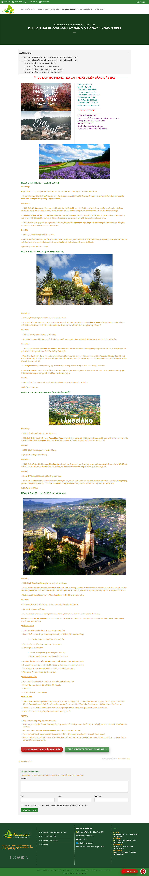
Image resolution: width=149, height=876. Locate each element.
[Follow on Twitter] (18, 857)
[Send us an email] (22, 857)
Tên (22, 796)
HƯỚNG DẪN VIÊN (27, 9)
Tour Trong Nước (75, 25)
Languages (141, 2)
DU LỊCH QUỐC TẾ (86, 9)
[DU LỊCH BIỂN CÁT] (10, 9)
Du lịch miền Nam (61, 25)
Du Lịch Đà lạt (89, 25)
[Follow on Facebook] (10, 857)
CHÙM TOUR (99, 9)
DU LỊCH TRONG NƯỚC (69, 9)
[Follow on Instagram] (14, 857)
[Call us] (27, 857)
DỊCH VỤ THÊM (54, 9)
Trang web (98, 796)
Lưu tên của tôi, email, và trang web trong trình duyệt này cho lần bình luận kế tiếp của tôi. (55, 805)
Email (60, 796)
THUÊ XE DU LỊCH (42, 9)
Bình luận (24, 778)
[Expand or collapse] (128, 53)
